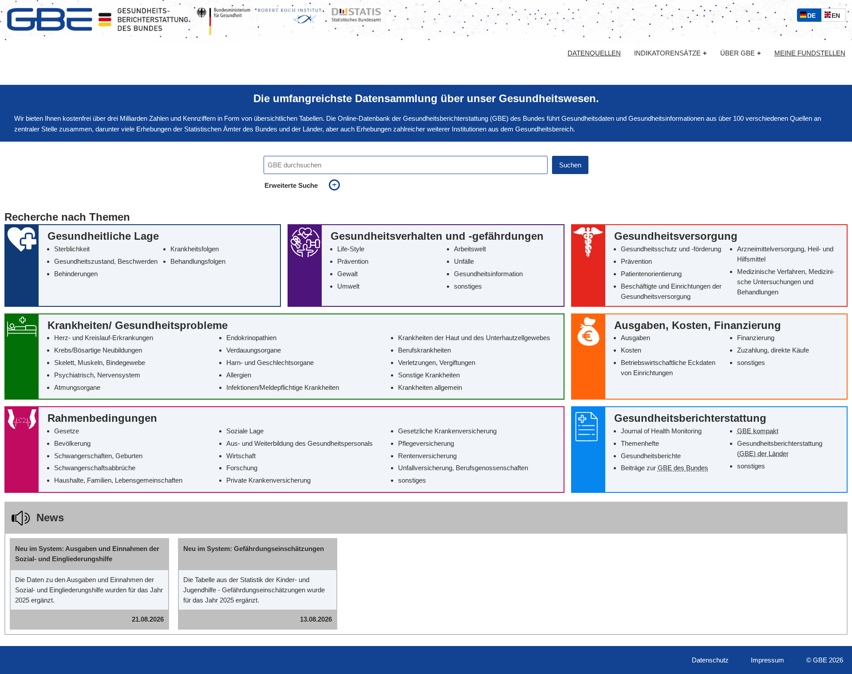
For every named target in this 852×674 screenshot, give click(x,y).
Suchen (570, 165)
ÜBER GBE (740, 53)
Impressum (767, 660)
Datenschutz (710, 660)
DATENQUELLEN (594, 53)
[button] (142, 265)
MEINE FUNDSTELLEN (809, 53)
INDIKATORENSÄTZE (670, 53)
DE (813, 17)
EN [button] (838, 17)
